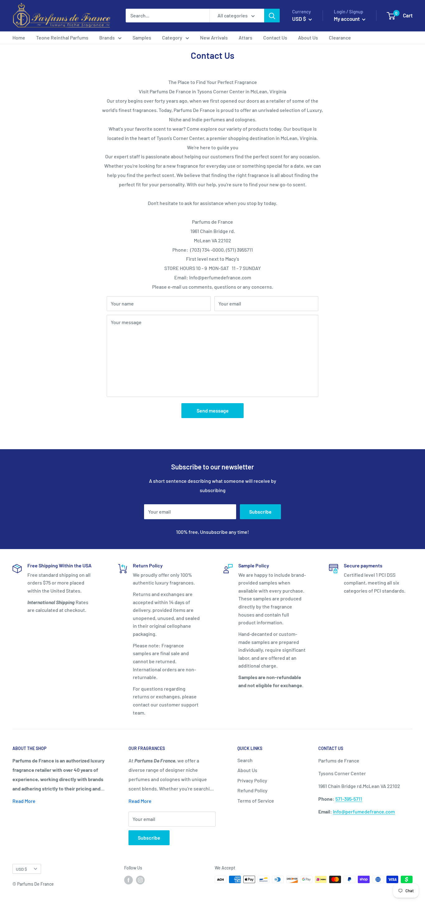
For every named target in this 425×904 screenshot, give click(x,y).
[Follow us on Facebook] (128, 880)
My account (347, 19)
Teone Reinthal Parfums (62, 37)
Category (172, 37)
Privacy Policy (252, 780)
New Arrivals (214, 37)
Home (18, 37)
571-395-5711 (348, 799)
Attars (245, 37)
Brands (107, 37)
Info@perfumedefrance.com (364, 811)
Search (245, 760)
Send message (213, 410)
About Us (308, 37)
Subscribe (260, 512)
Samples (142, 37)
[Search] (272, 15)
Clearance (340, 37)
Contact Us (275, 37)
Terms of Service (255, 801)
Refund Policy (252, 790)
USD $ (21, 869)
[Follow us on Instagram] (140, 880)
